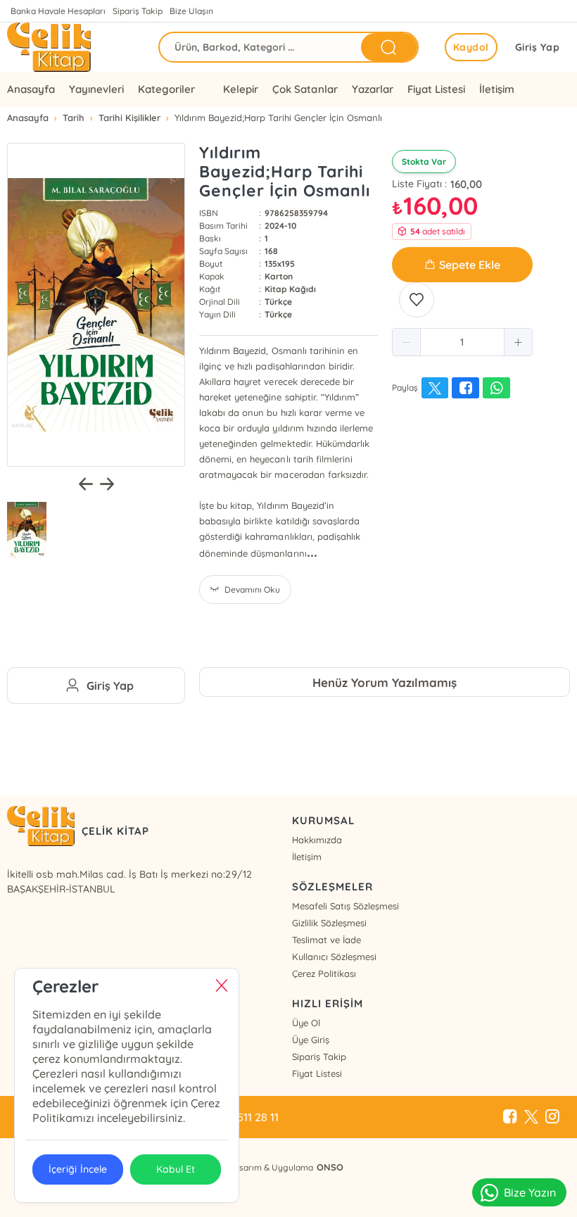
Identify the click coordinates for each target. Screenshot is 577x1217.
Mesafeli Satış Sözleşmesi (345, 906)
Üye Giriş (310, 1039)
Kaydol (471, 47)
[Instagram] (552, 1117)
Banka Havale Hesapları (58, 11)
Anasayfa (31, 89)
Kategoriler (166, 89)
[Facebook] (510, 1117)
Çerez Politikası (324, 973)
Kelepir (240, 89)
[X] (531, 1117)
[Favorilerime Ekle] (416, 299)
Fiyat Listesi (436, 89)
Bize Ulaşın (191, 11)
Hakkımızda (317, 839)
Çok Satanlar (304, 89)
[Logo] (49, 47)
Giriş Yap (537, 47)
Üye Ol (306, 1022)
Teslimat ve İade (326, 939)
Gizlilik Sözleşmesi (329, 922)
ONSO (330, 1167)
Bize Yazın (530, 1192)
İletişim (496, 89)
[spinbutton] (462, 342)
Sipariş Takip (138, 11)
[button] (407, 342)
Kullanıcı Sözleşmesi (334, 956)
